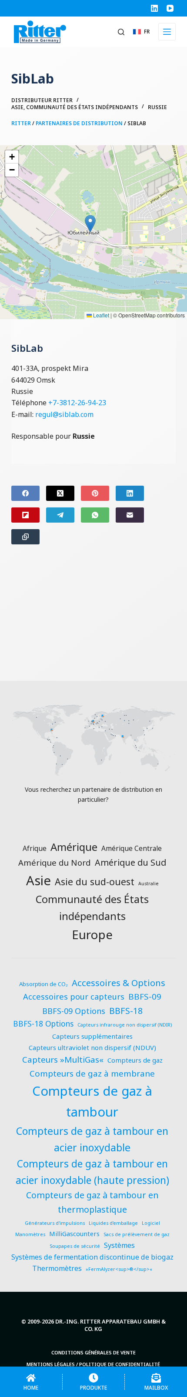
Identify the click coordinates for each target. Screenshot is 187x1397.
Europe (92, 934)
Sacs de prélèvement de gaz (137, 1234)
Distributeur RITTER (42, 100)
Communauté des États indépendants (82, 107)
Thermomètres (57, 1268)
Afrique (35, 848)
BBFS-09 (144, 996)
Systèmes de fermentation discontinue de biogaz (92, 1257)
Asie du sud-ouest (94, 881)
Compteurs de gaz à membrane (92, 1073)
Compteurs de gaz (135, 1060)
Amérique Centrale (131, 848)
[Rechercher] (121, 32)
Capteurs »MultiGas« (63, 1059)
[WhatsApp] (95, 515)
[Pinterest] (95, 493)
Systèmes (119, 1245)
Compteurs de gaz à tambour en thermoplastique (92, 1202)
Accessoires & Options (118, 983)
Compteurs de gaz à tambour (92, 1101)
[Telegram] (60, 515)
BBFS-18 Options (43, 1024)
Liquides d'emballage (113, 1223)
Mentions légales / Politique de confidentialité (93, 1364)
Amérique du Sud (130, 862)
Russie (157, 107)
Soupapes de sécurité (75, 1246)
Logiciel (151, 1223)
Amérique (73, 847)
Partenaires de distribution (79, 123)
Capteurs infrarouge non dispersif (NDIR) (124, 1025)
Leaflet (100, 315)
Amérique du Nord (54, 862)
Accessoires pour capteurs (73, 996)
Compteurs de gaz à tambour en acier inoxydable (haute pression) (92, 1172)
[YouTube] (170, 8)
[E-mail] (130, 515)
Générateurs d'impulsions (55, 1223)
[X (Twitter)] (60, 493)
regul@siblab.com (64, 414)
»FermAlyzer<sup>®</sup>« (119, 1269)
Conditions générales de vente (93, 1353)
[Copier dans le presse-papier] (25, 536)
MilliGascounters (74, 1233)
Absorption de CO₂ (43, 984)
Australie (148, 883)
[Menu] (167, 31)
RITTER (21, 123)
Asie (17, 107)
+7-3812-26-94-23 (77, 402)
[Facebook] (25, 493)
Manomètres (30, 1234)
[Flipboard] (25, 515)
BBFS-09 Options (73, 1010)
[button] (141, 31)
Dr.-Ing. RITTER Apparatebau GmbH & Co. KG (110, 1325)
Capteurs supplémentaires (92, 1036)
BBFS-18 (126, 1011)
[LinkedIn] (154, 8)
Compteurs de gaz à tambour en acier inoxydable (92, 1139)
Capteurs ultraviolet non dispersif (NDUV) (92, 1047)
